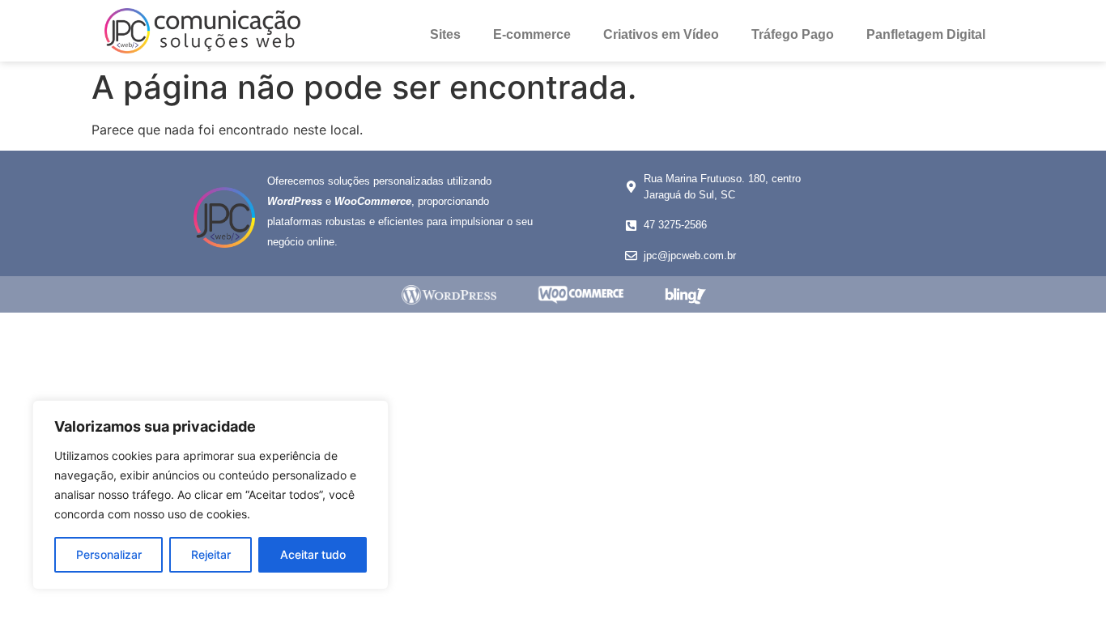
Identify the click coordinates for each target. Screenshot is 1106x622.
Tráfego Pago (792, 34)
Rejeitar (211, 554)
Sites (445, 34)
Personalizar (109, 554)
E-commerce (532, 34)
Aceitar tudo (313, 554)
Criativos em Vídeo (661, 34)
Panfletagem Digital (925, 34)
